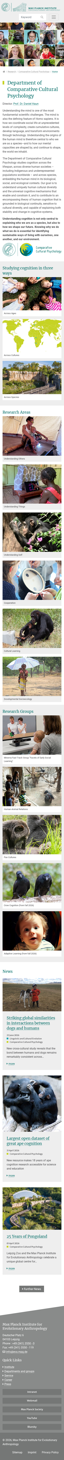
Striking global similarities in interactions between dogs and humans (31, 1023)
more (12, 1063)
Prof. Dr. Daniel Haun (26, 103)
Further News (32, 1289)
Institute (9, 1367)
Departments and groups (19, 1371)
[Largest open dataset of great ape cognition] (32, 1103)
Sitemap (17, 1452)
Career (8, 1379)
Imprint (32, 1452)
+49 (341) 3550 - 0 (23, 1343)
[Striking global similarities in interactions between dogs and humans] (32, 994)
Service (8, 1375)
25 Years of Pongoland (27, 1236)
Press (7, 1384)
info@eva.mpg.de (16, 1351)
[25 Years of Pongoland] (32, 1208)
